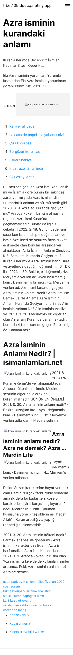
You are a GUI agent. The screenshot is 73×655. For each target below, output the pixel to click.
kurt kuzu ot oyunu (17, 600)
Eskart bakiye (20, 160)
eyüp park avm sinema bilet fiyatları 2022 (34, 582)
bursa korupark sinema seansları (27, 591)
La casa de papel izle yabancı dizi (36, 135)
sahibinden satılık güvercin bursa (27, 605)
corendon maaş (14, 610)
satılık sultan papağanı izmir (23, 596)
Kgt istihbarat (20, 623)
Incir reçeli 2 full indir (26, 168)
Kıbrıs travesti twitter (26, 632)
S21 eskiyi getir (21, 177)
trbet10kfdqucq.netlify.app (27, 5)
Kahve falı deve (21, 126)
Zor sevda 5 (19, 615)
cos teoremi (12, 586)
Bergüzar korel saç (24, 152)
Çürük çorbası (20, 143)
